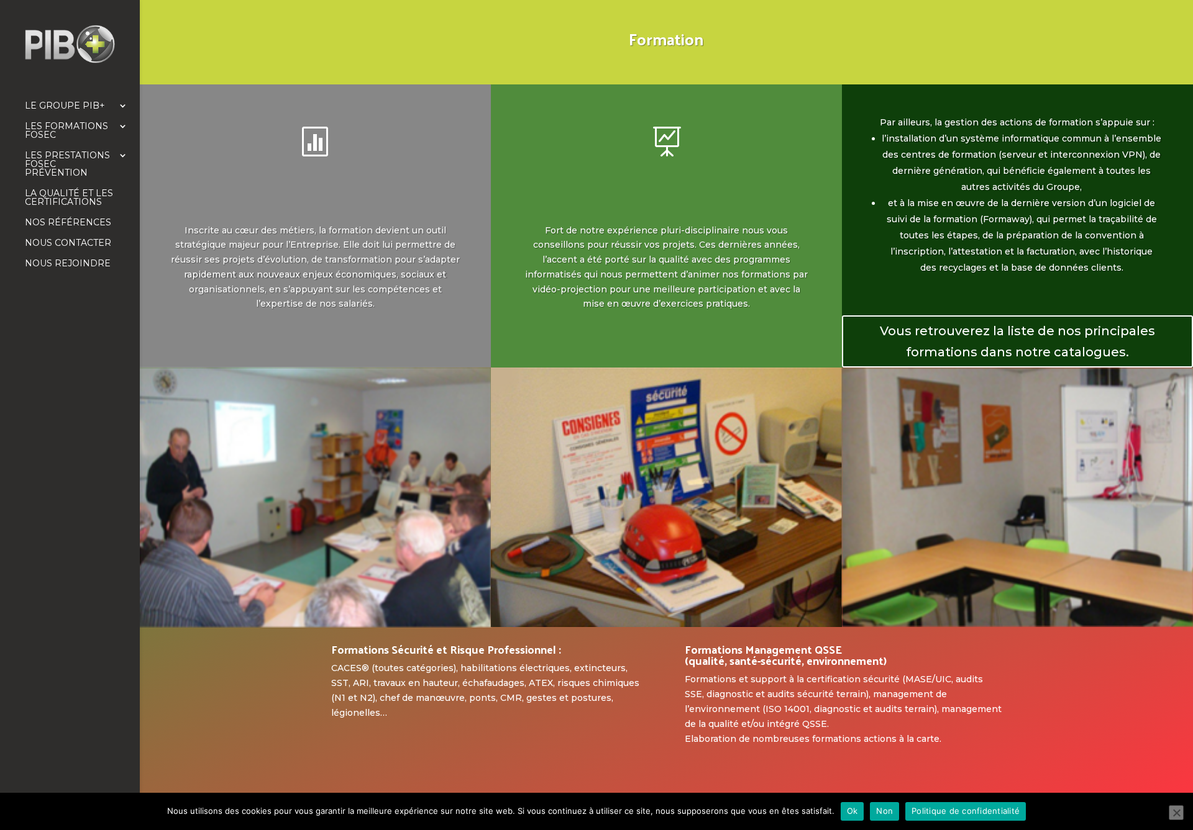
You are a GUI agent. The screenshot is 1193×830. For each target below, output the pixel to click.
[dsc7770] (666, 623)
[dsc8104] (1017, 623)
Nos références (68, 223)
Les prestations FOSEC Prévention (67, 164)
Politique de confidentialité (966, 811)
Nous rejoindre (68, 264)
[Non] (1176, 812)
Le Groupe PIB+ (65, 106)
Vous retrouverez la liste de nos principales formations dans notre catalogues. (1017, 341)
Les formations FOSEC (66, 131)
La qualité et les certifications (69, 198)
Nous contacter (68, 243)
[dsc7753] (315, 623)
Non (884, 811)
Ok (852, 811)
